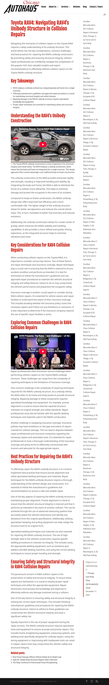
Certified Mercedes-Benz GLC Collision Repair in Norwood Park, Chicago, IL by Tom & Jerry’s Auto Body (90, 32)
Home (43, 7)
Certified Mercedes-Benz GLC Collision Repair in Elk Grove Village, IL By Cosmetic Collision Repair (90, 139)
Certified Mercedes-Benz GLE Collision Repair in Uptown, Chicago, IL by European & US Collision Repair (90, 495)
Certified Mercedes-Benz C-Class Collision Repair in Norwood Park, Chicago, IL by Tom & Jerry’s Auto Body (90, 248)
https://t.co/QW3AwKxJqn (92, 566)
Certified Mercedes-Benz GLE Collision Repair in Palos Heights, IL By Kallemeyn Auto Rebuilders (89, 521)
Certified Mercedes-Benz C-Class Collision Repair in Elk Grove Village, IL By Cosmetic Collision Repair (90, 355)
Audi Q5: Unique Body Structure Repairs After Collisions (35, 660)
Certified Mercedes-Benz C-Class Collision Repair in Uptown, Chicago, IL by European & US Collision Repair (90, 305)
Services (64, 7)
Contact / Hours (96, 7)
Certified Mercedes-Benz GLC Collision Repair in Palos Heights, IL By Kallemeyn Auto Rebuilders (89, 222)
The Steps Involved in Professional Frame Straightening (35, 662)
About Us (52, 7)
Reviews (76, 7)
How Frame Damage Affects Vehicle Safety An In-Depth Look (37, 657)
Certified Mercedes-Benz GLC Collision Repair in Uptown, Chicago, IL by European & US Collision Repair (90, 89)
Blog (85, 7)
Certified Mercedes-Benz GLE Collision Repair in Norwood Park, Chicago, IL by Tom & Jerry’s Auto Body (90, 438)
